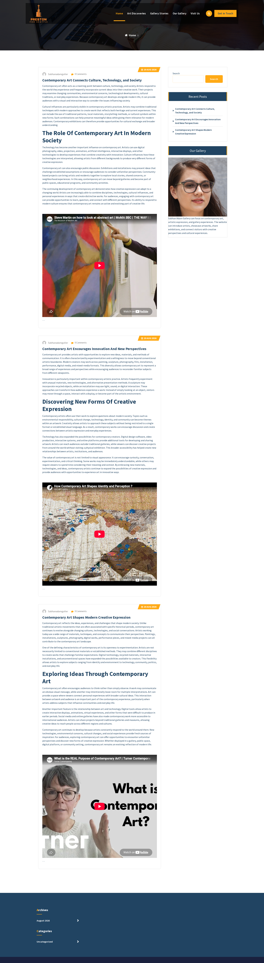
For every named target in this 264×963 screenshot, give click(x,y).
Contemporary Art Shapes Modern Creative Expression (86, 617)
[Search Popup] (209, 13)
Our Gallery (179, 13)
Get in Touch (225, 13)
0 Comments (80, 74)
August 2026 (43, 920)
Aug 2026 (150, 69)
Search (176, 73)
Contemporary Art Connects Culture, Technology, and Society (92, 80)
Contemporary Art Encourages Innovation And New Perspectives (94, 348)
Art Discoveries (136, 13)
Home (119, 13)
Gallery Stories (159, 13)
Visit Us (195, 13)
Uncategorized (45, 941)
